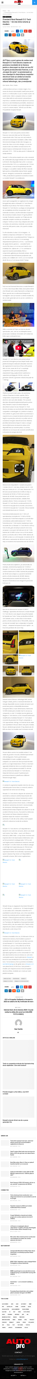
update (10, 1327)
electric (4, 1311)
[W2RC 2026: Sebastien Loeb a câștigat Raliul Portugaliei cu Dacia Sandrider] (5, 1263)
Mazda (15, 1317)
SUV (3, 1325)
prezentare (16, 978)
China (16, 1306)
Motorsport (5, 1246)
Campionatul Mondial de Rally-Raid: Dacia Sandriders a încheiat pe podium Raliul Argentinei (22, 1252)
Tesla (8, 1325)
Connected (5, 1190)
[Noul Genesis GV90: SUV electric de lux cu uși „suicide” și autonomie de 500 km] (5, 1184)
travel (4, 1327)
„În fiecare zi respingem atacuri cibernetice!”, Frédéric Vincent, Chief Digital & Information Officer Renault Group (23, 1227)
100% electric (7, 978)
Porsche (4, 1322)
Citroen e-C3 (30, 964)
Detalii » (23, 1375)
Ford (19, 1311)
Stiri (4, 16)
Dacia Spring (25, 1309)
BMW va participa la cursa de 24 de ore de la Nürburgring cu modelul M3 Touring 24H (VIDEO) (22, 1272)
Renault (29, 957)
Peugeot (32, 1319)
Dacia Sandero (15, 1309)
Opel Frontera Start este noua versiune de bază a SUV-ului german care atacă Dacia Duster (22, 1153)
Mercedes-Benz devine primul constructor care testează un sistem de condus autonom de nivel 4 (22, 1238)
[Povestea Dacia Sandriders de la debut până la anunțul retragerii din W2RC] (5, 1293)
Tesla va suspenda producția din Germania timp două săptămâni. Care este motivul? (18, 1064)
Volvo (26, 1327)
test (13, 1325)
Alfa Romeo (5, 1304)
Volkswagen (18, 1327)
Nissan (20, 1319)
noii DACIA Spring (8, 964)
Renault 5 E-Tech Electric (21, 981)
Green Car (4, 1136)
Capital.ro (9, 1306)
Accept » (14, 1375)
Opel (25, 1319)
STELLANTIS (31, 1322)
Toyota (28, 1325)
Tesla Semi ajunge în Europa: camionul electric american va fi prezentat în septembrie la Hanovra (21, 1142)
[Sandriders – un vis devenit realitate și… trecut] (5, 1284)
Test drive (20, 1325)
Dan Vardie (7, 26)
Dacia (29, 1306)
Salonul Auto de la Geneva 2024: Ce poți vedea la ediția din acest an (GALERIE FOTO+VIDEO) (18, 1012)
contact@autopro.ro (22, 1359)
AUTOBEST (23, 1304)
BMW (30, 1304)
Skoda (18, 1322)
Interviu (17, 1314)
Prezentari (8, 16)
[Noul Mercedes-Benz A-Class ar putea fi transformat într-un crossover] (5, 1164)
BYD (3, 1306)
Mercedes (21, 1317)
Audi (17, 1304)
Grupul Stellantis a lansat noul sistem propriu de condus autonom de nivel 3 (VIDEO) (21, 1217)
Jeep (23, 1314)
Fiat (14, 1311)
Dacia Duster (5, 1309)
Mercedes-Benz (6, 1319)
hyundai (10, 1314)
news (14, 1319)
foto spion (27, 1311)
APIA (12, 1304)
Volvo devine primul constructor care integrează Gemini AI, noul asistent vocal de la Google (23, 1196)
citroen (23, 1306)
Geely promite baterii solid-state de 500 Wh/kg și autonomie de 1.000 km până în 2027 (22, 1173)
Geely (3, 1314)
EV (9, 1311)
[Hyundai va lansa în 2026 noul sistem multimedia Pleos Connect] (5, 1208)
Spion (24, 1322)
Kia (27, 1314)
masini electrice (6, 1317)
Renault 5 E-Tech (8, 981)
